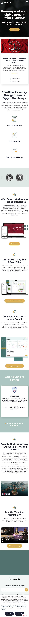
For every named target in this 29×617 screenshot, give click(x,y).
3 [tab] (9, 423)
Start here (14, 29)
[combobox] (25, 615)
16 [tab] (17, 425)
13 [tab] (12, 425)
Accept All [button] (9, 613)
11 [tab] (22, 423)
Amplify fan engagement (14, 366)
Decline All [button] (19, 613)
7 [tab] (15, 423)
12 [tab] (10, 425)
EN (26, 615)
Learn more (14, 244)
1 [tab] (5, 423)
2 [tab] (7, 423)
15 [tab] (15, 425)
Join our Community (14, 546)
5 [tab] (12, 423)
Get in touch (14, 568)
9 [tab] (19, 423)
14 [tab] (14, 425)
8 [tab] (17, 423)
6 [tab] (14, 423)
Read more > (14, 73)
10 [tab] (20, 423)
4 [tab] (10, 423)
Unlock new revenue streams (14, 301)
